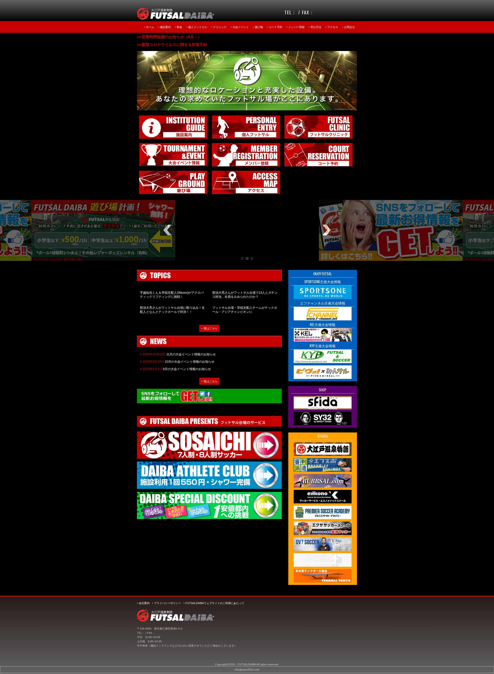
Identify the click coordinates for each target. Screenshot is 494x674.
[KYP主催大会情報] (323, 356)
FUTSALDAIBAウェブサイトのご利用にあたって (214, 603)
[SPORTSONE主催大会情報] (323, 291)
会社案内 (144, 603)
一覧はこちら (209, 328)
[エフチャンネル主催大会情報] (323, 313)
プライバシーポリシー (167, 603)
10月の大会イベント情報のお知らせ (189, 361)
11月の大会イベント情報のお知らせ (191, 354)
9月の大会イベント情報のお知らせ (187, 369)
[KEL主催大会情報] (323, 334)
